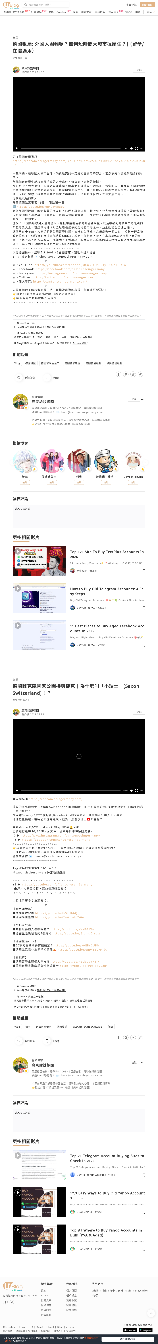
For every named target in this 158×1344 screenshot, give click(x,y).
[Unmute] (131, 148)
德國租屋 (30, 363)
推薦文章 (86, 12)
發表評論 (22, 508)
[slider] (71, 148)
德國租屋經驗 (93, 363)
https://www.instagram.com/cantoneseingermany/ (60, 835)
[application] (79, 114)
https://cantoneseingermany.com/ (60, 281)
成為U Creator (57, 12)
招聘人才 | (60, 1330)
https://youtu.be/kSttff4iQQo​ (58, 913)
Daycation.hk (133, 476)
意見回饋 (46, 1310)
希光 (25, 476)
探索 (75, 12)
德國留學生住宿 (50, 363)
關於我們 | (9, 1330)
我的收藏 (71, 1300)
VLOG (128, 12)
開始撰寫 (147, 4)
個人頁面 (71, 1290)
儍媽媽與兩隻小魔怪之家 (52, 476)
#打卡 (111, 1290)
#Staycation (140, 1290)
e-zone (71, 1326)
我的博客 (71, 1310)
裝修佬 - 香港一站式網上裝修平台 (106, 476)
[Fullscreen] (136, 148)
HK (33, 1326)
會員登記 (131, 4)
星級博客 (100, 12)
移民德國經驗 (114, 363)
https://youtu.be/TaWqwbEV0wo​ (61, 917)
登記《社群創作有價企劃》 (51, 326)
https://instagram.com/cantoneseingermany (72, 273)
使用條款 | (34, 1330)
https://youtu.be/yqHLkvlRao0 (40, 206)
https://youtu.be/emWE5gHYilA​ (82, 949)
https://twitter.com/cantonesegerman (62, 277)
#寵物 (95, 1290)
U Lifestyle (11, 1326)
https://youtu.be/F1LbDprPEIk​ (75, 961)
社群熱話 (36, 12)
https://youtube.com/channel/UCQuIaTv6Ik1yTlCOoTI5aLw (80, 265)
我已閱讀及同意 (127, 1339)
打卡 (31, 337)
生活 (15, 37)
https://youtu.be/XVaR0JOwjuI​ (75, 929)
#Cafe (128, 1290)
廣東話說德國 (30, 68)
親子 (56, 337)
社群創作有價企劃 (14, 12)
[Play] (16, 148)
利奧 (79, 476)
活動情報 (87, 337)
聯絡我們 (71, 1330)
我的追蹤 (71, 1305)
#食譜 (119, 1290)
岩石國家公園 (44, 1026)
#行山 (103, 1290)
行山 (110, 1026)
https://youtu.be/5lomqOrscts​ (76, 933)
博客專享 (113, 12)
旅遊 (39, 337)
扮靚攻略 (74, 337)
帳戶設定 (71, 1295)
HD (141, 149)
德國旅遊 (62, 1026)
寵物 (64, 337)
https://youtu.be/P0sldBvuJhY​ (84, 966)
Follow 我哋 (80, 343)
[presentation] (13, 462)
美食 (138, 12)
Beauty (42, 1326)
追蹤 (139, 70)
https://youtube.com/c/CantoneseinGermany (56, 884)
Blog (61, 1326)
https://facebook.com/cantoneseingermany (70, 269)
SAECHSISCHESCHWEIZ (87, 1026)
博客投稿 (46, 1315)
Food (52, 1326)
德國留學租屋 (72, 363)
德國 (28, 1026)
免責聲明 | (22, 1330)
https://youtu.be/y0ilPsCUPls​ (76, 945)
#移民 (95, 1295)
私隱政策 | (47, 1330)
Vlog (17, 363)
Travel (24, 1326)
